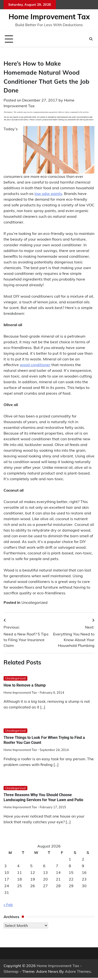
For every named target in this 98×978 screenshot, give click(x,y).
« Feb (8, 904)
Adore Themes (78, 971)
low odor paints (48, 193)
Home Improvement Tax (49, 16)
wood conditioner (35, 364)
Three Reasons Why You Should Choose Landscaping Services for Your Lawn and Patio (43, 797)
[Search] (90, 39)
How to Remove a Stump (25, 685)
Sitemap (11, 971)
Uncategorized (34, 602)
